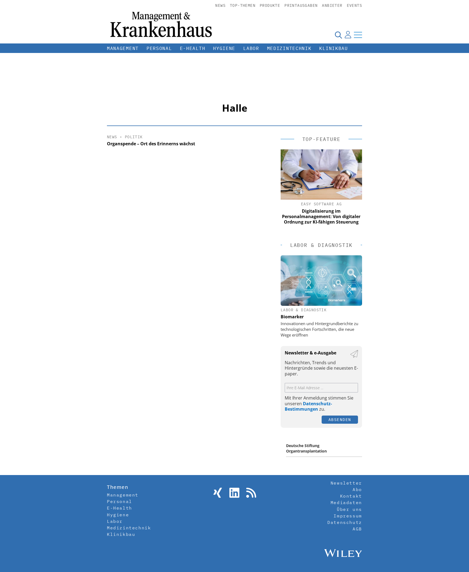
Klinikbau (333, 48)
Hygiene (224, 48)
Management (123, 48)
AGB (357, 529)
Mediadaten (346, 502)
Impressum (348, 515)
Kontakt (351, 496)
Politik (134, 136)
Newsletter (346, 483)
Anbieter (332, 5)
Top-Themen (242, 5)
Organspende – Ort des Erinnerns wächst (151, 144)
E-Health (192, 48)
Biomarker (292, 317)
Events (354, 5)
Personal (159, 48)
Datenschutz (344, 522)
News (220, 5)
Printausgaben (301, 5)
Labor (251, 48)
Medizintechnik (289, 48)
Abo (357, 489)
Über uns (349, 509)
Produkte (270, 5)
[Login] (348, 34)
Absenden (339, 419)
